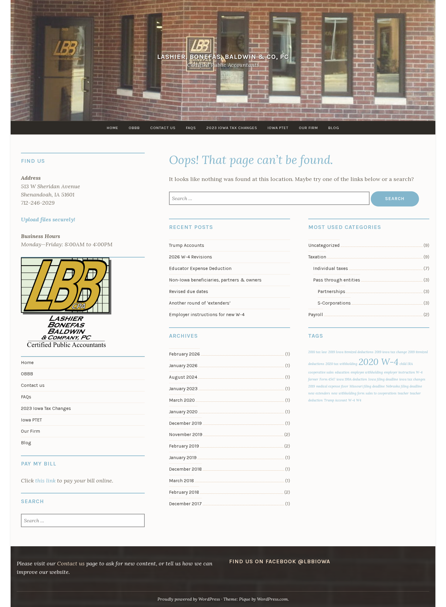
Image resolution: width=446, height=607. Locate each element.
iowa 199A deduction (351, 379)
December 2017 (185, 503)
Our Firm (308, 127)
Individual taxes (330, 268)
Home (112, 127)
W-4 (351, 400)
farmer (313, 379)
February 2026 (184, 354)
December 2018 (185, 469)
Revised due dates (188, 291)
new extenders (319, 393)
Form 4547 (327, 379)
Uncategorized (324, 245)
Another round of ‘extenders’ (200, 303)
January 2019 (183, 457)
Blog (333, 127)
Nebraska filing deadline (404, 386)
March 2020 (182, 400)
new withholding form (347, 393)
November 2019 (185, 434)
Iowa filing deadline (383, 379)
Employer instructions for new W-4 (207, 314)
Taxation (317, 257)
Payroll (315, 314)
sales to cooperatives (381, 393)
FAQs (191, 127)
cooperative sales (321, 372)
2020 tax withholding (341, 364)
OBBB (134, 127)
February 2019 (184, 446)
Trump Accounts (186, 245)
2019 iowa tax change (391, 352)
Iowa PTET (278, 127)
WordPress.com (272, 599)
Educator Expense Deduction (200, 268)
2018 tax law (317, 352)
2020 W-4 (378, 361)
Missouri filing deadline (367, 386)
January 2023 (183, 388)
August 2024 (183, 377)
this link (45, 480)
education (342, 372)
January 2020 (183, 411)
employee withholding (367, 372)
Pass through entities (336, 280)
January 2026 (183, 365)
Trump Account (335, 400)
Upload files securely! (48, 219)
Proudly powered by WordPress (188, 599)
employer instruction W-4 (403, 372)
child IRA (406, 364)
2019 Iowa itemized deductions (350, 352)
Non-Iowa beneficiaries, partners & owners (215, 280)
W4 (358, 400)
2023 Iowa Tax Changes (231, 127)
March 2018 (181, 480)
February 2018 (184, 492)
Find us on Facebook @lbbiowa (279, 561)
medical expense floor (332, 386)
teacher (403, 393)
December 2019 (185, 423)
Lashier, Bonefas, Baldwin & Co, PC (223, 56)
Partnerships (331, 291)
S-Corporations (334, 303)
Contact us (163, 127)
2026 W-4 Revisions (190, 257)
